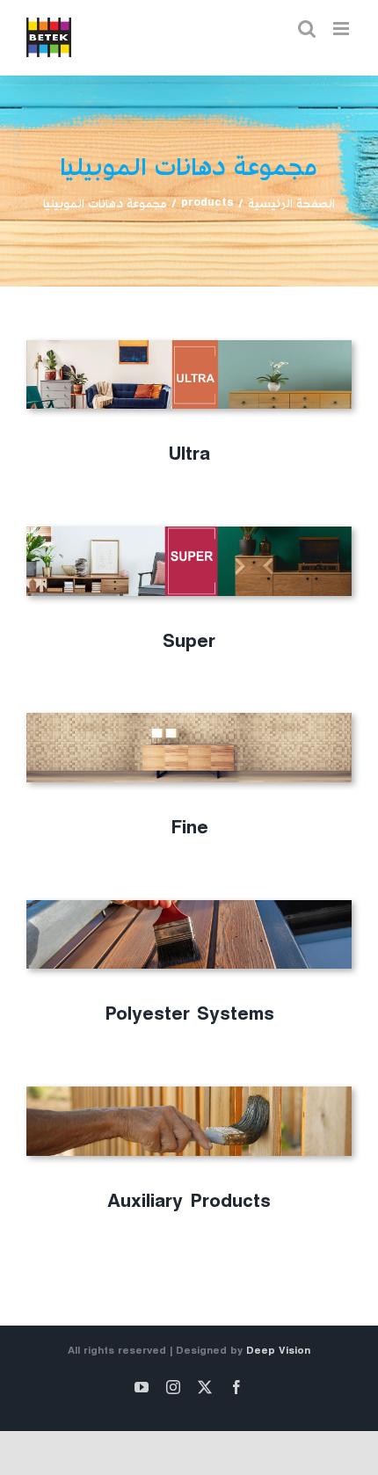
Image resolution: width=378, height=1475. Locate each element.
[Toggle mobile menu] (342, 28)
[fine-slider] (189, 719)
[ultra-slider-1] (189, 347)
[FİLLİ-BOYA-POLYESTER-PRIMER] (189, 907)
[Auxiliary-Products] (189, 1093)
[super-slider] (189, 533)
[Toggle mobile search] (307, 28)
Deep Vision (278, 1353)
